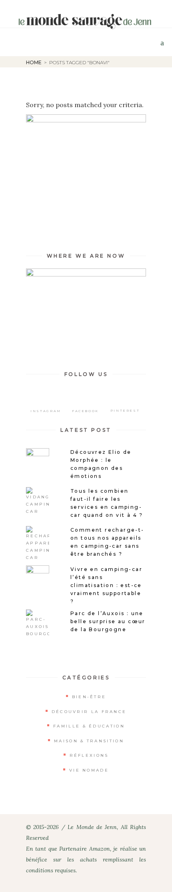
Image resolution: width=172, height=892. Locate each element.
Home (34, 62)
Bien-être (89, 696)
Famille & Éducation (89, 726)
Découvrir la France (89, 711)
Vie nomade (89, 770)
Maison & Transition (89, 741)
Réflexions (89, 755)
